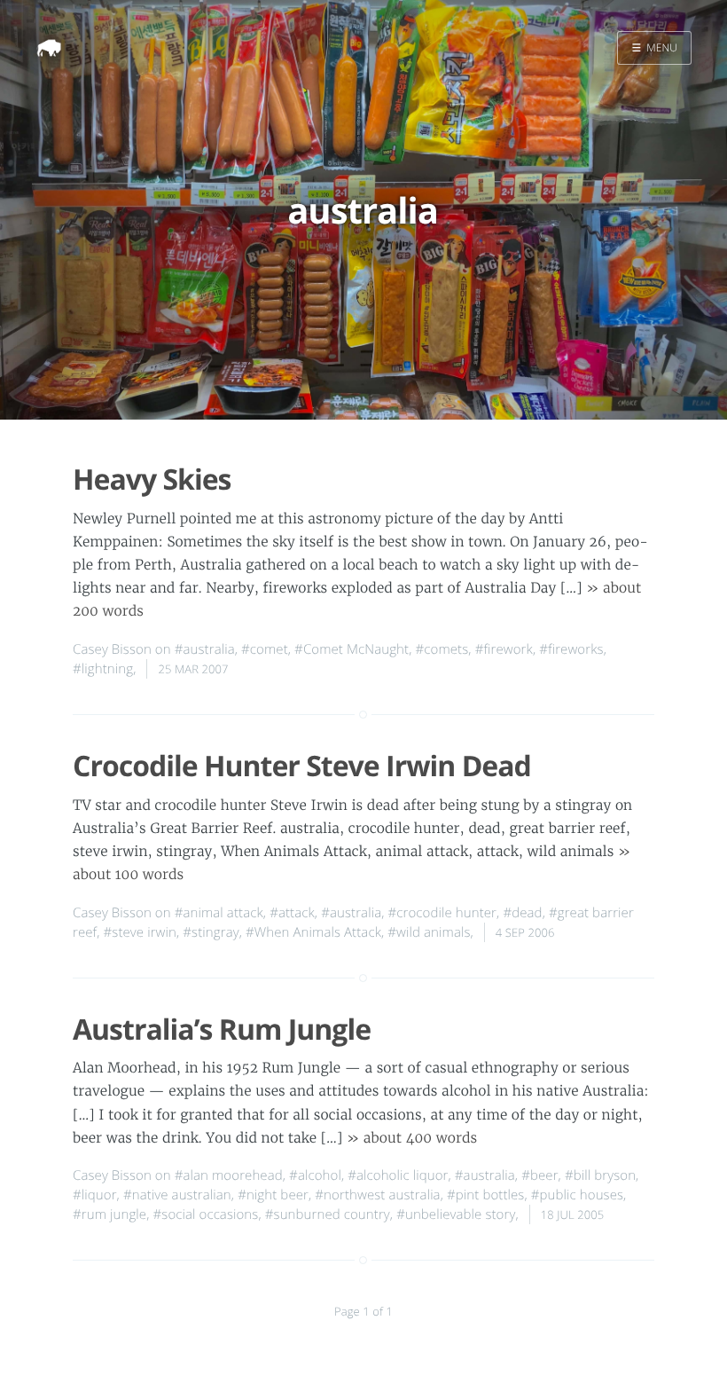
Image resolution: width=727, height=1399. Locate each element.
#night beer (273, 1195)
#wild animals (428, 932)
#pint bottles (485, 1195)
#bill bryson (600, 1175)
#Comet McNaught (351, 649)
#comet (264, 649)
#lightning (103, 669)
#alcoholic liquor (398, 1175)
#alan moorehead (229, 1175)
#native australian (177, 1195)
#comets (442, 649)
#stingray (210, 932)
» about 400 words (412, 1138)
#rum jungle (109, 1214)
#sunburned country (327, 1214)
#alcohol (315, 1175)
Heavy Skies (152, 479)
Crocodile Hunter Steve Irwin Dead (302, 766)
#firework (504, 649)
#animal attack (219, 913)
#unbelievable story (455, 1214)
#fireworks (571, 649)
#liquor (95, 1195)
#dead (522, 913)
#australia (205, 649)
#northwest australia (377, 1195)
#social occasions (206, 1214)
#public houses (577, 1195)
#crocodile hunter (442, 913)
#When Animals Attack (313, 932)
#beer (539, 1175)
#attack (292, 913)
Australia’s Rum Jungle (222, 1029)
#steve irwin (140, 932)
